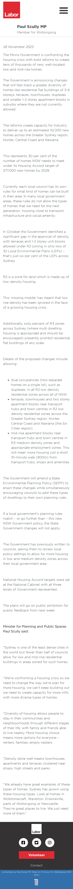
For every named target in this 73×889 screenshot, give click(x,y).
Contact (36, 865)
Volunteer (36, 855)
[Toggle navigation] (63, 10)
